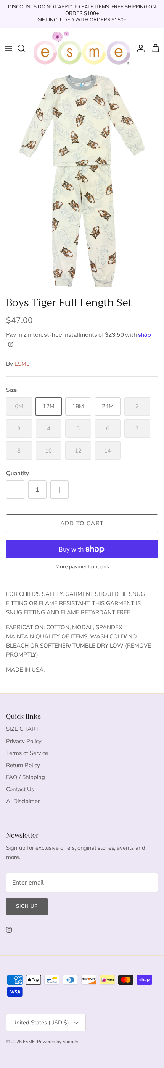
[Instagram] (9, 930)
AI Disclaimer (23, 801)
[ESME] (82, 48)
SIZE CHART (22, 729)
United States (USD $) (40, 1022)
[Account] (138, 48)
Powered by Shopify (57, 1042)
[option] (82, 181)
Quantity (17, 473)
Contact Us (20, 789)
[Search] (25, 48)
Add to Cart (82, 523)
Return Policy (23, 765)
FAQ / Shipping (25, 777)
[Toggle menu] (8, 48)
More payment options (82, 567)
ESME (22, 364)
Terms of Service (27, 753)
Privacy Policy (24, 741)
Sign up (27, 906)
